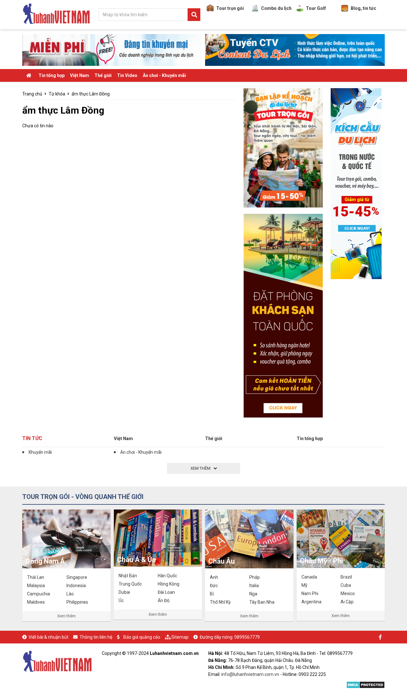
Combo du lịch (276, 8)
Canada (309, 576)
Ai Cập (347, 601)
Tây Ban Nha (261, 602)
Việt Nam (79, 75)
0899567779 (247, 637)
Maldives (36, 602)
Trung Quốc (130, 583)
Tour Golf (316, 8)
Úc (121, 600)
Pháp (254, 577)
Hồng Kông (168, 583)
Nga (253, 593)
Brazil (346, 576)
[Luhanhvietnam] (57, 660)
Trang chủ (32, 93)
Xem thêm (66, 616)
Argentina (311, 601)
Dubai (124, 592)
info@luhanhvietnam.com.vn (250, 674)
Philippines (77, 602)
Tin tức (32, 438)
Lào (70, 593)
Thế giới (103, 75)
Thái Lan (35, 577)
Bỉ (212, 593)
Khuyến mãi (40, 452)
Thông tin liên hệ (95, 637)
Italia (254, 585)
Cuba (346, 585)
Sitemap (180, 637)
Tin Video (127, 75)
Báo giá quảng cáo (141, 637)
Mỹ (304, 585)
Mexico (348, 593)
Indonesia (76, 585)
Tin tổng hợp (51, 75)
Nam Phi (309, 593)
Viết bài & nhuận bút (48, 637)
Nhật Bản (128, 575)
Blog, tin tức (363, 8)
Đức (214, 585)
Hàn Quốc (167, 575)
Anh (214, 577)
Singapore (76, 577)
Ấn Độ (163, 600)
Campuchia (38, 593)
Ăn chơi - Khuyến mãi (164, 75)
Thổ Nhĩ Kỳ (220, 602)
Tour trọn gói (230, 8)
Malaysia (36, 585)
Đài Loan (166, 592)
